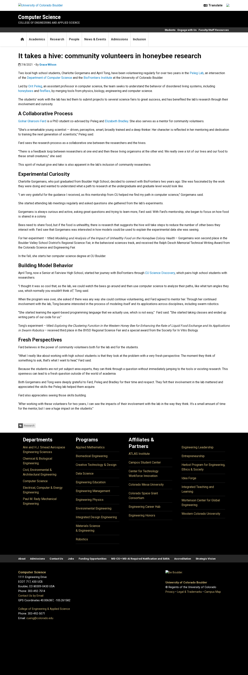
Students (170, 29)
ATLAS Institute (139, 454)
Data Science (85, 473)
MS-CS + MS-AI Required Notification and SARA (140, 558)
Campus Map (212, 592)
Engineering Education (91, 482)
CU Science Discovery (160, 273)
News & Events (95, 39)
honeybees (25, 91)
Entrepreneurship (193, 456)
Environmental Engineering (93, 508)
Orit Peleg (35, 86)
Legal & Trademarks (189, 592)
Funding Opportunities (93, 558)
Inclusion (139, 39)
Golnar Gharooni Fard (32, 121)
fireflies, (46, 91)
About (21, 558)
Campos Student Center (145, 462)
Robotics (82, 539)
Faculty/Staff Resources (214, 29)
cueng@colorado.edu (39, 618)
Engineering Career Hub (144, 507)
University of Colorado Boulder (186, 582)
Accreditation (182, 558)
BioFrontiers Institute (98, 78)
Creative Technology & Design (96, 465)
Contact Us (56, 558)
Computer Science (39, 17)
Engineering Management (93, 491)
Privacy (170, 592)
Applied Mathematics (90, 447)
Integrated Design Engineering (96, 517)
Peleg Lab (197, 73)
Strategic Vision (206, 558)
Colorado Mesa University (146, 484)
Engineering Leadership (198, 447)
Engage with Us (187, 29)
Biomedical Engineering (92, 456)
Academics (37, 39)
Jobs (71, 558)
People (74, 39)
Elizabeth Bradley (116, 121)
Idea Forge (189, 478)
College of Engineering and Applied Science (49, 22)
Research (57, 39)
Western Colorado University (201, 514)
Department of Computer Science (49, 78)
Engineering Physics (89, 500)
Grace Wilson (47, 64)
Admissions (119, 39)
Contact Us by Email (30, 595)
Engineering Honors (142, 515)
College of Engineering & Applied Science (44, 609)
